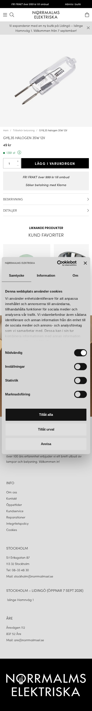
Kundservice (14, 511)
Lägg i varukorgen (55, 163)
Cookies (11, 529)
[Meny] (5, 15)
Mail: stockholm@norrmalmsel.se (29, 576)
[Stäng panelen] (85, 263)
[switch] (80, 366)
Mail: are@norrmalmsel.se (25, 640)
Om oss (11, 492)
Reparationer (15, 517)
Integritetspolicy (17, 523)
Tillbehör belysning (24, 130)
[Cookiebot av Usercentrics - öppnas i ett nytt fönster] (58, 263)
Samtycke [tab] (16, 275)
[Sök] (12, 15)
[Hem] (46, 14)
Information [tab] (46, 275)
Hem (5, 130)
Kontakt (12, 498)
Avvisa (46, 444)
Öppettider (14, 504)
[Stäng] (88, 27)
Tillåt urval (46, 429)
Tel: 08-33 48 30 (18, 570)
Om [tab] (75, 275)
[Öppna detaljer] (88, 199)
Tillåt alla (46, 414)
